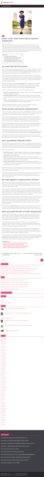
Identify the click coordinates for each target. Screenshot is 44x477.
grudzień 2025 (3, 347)
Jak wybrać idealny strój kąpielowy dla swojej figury (10, 289)
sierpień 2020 (3, 412)
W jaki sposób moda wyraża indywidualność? (13, 57)
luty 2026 (2, 345)
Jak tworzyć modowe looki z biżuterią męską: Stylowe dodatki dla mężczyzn (18, 313)
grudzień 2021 (3, 384)
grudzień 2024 (3, 354)
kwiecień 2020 (3, 419)
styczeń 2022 (3, 382)
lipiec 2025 (3, 348)
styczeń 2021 (3, 403)
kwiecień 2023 (3, 364)
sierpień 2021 (3, 391)
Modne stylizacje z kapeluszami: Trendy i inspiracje (10, 462)
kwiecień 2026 (3, 341)
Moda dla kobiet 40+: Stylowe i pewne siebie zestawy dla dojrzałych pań (14, 437)
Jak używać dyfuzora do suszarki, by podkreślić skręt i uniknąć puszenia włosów (15, 272)
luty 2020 (2, 422)
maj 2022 (2, 375)
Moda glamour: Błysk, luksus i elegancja (12, 330)
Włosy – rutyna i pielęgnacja (6, 302)
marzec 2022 (3, 378)
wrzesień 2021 (3, 389)
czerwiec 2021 (3, 394)
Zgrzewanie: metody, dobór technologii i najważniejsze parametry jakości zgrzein (15, 266)
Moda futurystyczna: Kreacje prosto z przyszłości (10, 448)
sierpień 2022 (3, 370)
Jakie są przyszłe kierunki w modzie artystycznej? (14, 61)
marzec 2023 (3, 366)
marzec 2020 (3, 420)
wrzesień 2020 (3, 410)
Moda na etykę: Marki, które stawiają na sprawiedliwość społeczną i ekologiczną (15, 457)
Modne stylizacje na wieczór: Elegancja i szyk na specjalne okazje (11, 254)
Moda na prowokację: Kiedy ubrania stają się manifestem (15, 308)
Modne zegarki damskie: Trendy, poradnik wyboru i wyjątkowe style (13, 279)
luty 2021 (2, 401)
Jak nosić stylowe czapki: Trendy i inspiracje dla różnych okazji (12, 451)
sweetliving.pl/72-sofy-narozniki (6, 318)
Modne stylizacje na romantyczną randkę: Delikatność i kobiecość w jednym (15, 440)
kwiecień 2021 (3, 398)
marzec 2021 (3, 399)
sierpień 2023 (3, 362)
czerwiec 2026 (3, 338)
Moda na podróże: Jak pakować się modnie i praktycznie (15, 243)
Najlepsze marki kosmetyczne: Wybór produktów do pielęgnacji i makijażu (14, 284)
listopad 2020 (3, 406)
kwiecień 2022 (3, 377)
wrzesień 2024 (3, 357)
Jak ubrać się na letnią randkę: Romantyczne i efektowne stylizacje (16, 320)
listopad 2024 (3, 355)
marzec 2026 (3, 343)
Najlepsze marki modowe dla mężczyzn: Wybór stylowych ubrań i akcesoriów (14, 286)
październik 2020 (4, 408)
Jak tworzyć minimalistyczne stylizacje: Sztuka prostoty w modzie (32, 254)
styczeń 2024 (3, 359)
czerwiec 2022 (3, 373)
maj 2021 (2, 396)
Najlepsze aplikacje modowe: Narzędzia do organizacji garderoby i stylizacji (14, 459)
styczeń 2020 (3, 424)
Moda (2, 300)
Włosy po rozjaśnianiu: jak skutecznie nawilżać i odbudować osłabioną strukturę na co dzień (17, 270)
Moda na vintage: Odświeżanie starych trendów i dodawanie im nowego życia (18, 325)
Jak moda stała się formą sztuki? (10, 56)
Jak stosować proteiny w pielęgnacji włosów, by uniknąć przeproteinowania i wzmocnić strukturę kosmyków (20, 273)
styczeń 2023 (3, 368)
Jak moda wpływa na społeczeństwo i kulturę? (13, 60)
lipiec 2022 (3, 371)
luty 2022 (2, 380)
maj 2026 (2, 340)
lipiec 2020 (3, 413)
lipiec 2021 (3, 392)
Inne (1, 298)
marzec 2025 (3, 352)
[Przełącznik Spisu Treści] (21, 55)
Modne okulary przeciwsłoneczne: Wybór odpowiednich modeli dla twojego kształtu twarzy (17, 443)
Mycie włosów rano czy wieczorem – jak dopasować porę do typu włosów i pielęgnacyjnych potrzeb (18, 268)
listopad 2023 (3, 361)
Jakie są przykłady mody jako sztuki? (11, 59)
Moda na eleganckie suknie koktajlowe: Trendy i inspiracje (16, 246)
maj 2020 (2, 417)
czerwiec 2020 (3, 415)
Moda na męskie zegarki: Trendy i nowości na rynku (15, 247)
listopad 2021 (3, 385)
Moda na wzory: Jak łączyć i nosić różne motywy (14, 244)
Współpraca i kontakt (6, 6)
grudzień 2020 (3, 405)
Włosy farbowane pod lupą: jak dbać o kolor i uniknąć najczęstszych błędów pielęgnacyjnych (18, 454)
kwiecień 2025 (3, 350)
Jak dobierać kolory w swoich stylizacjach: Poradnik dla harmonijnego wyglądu (15, 282)
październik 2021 (4, 387)
